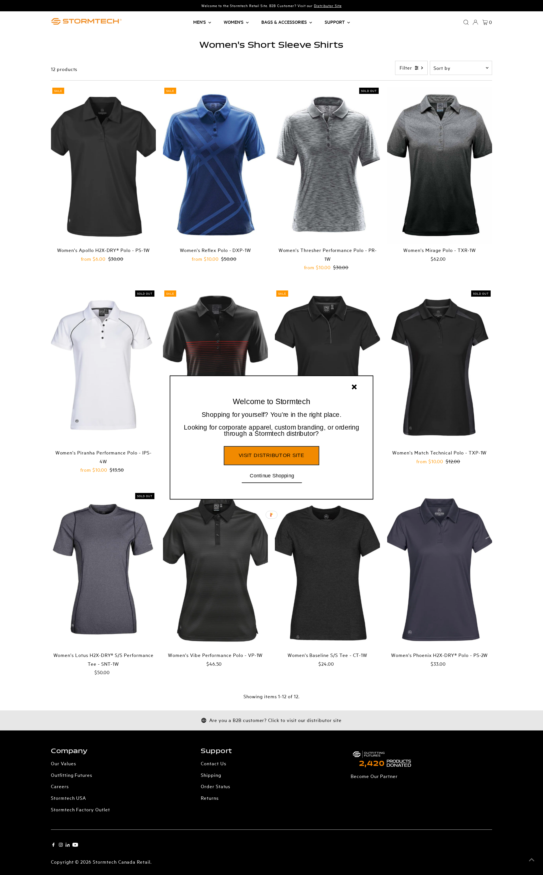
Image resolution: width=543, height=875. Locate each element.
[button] (271, 424)
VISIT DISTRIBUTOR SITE (271, 455)
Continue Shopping (272, 475)
